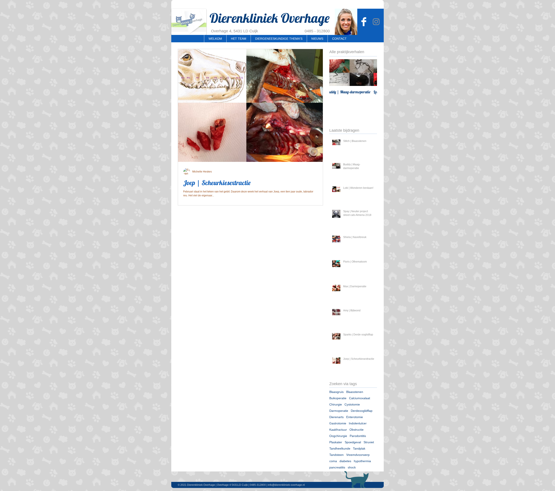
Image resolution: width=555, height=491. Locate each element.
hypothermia (362, 461)
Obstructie (356, 429)
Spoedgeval (353, 442)
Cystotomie (352, 404)
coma (333, 461)
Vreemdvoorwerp (358, 455)
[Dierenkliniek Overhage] (363, 21)
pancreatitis (337, 467)
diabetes (345, 461)
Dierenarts (336, 417)
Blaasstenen (354, 392)
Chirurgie (335, 404)
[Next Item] (370, 72)
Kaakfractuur (338, 429)
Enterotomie (354, 417)
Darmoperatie (338, 410)
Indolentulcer (358, 423)
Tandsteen (336, 455)
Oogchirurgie (338, 436)
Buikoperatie (337, 398)
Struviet (369, 442)
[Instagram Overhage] (376, 21)
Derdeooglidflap (361, 410)
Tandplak (359, 448)
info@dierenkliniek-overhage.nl (286, 484)
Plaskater (335, 442)
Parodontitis (358, 436)
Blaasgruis (336, 392)
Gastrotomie (337, 423)
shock (352, 467)
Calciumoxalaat (359, 398)
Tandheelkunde (339, 448)
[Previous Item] (336, 72)
